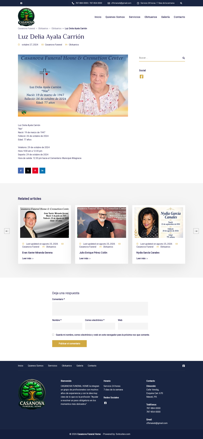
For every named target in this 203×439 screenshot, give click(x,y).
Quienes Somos (115, 17)
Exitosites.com (122, 434)
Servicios (134, 17)
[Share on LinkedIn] (42, 170)
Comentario (58, 299)
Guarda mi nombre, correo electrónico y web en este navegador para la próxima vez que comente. (103, 335)
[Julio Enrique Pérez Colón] (101, 222)
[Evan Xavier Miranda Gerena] (44, 222)
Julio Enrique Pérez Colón (93, 252)
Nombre (56, 320)
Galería (165, 17)
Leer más (26, 258)
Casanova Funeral (53, 44)
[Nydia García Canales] (158, 222)
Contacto (179, 17)
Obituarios (151, 17)
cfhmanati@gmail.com (157, 423)
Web (120, 320)
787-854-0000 (153, 411)
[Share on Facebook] (21, 170)
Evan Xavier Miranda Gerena (37, 252)
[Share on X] (28, 170)
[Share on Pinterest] (35, 170)
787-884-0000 (153, 408)
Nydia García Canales (148, 252)
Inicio (98, 17)
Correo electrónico (94, 320)
